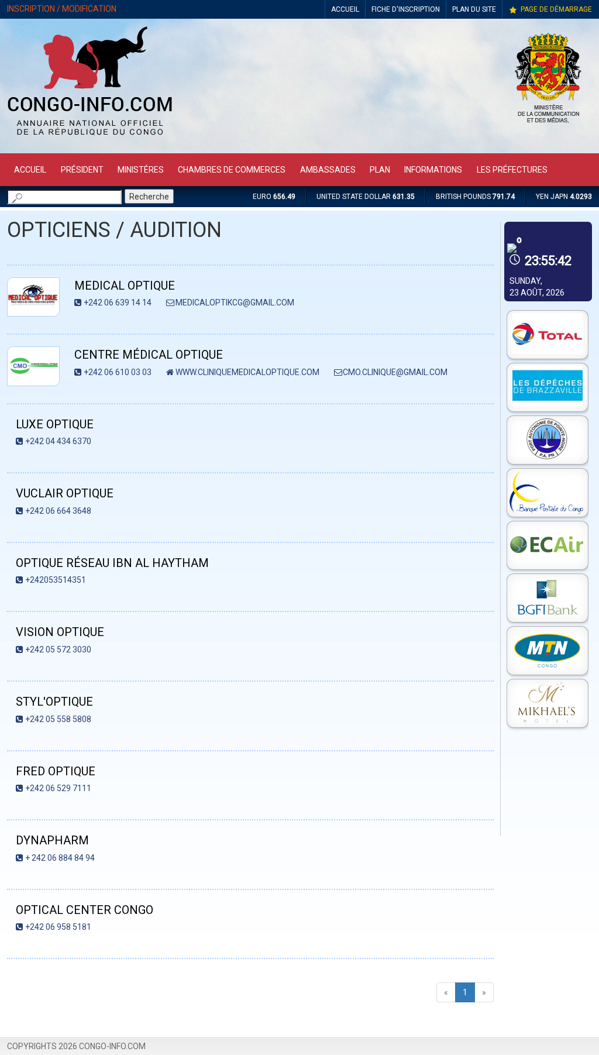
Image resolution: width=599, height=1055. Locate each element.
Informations (433, 169)
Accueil (30, 169)
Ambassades (328, 169)
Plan (380, 169)
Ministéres (141, 169)
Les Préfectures (512, 169)
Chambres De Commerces (231, 169)
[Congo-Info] (90, 138)
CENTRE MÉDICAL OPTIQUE (148, 355)
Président (82, 169)
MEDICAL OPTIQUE (124, 286)
